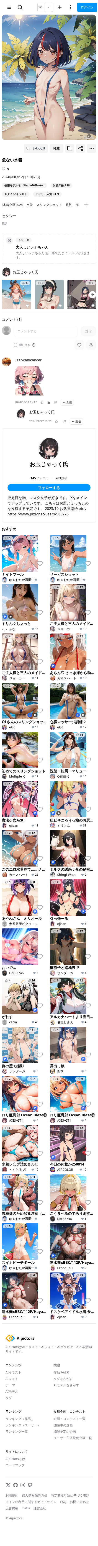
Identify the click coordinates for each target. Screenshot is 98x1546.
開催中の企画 (63, 1425)
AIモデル (11, 1391)
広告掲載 (11, 1508)
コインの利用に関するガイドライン (31, 1502)
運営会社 (40, 1508)
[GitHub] (30, 1485)
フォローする (49, 487)
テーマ (10, 1385)
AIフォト (11, 1378)
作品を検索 (62, 1372)
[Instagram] (23, 1485)
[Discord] (15, 1485)
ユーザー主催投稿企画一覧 (73, 1438)
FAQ (63, 1502)
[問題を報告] (55, 402)
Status (26, 1508)
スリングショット (49, 205)
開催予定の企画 (65, 1431)
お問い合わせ (79, 1502)
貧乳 (69, 205)
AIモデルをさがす (66, 1385)
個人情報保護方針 (34, 1495)
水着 (29, 205)
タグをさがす (63, 1378)
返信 (69, 402)
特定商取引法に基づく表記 (70, 1495)
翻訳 (4, 223)
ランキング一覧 (16, 1431)
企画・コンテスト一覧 (69, 1419)
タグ (8, 1398)
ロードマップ (15, 1465)
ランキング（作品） (19, 1419)
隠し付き (24, 345)
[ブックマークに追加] (69, 148)
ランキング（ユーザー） (23, 1425)
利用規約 (11, 1495)
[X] (8, 1485)
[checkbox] (15, 345)
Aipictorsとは (15, 1459)
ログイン (87, 7)
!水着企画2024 (12, 205)
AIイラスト (13, 1372)
